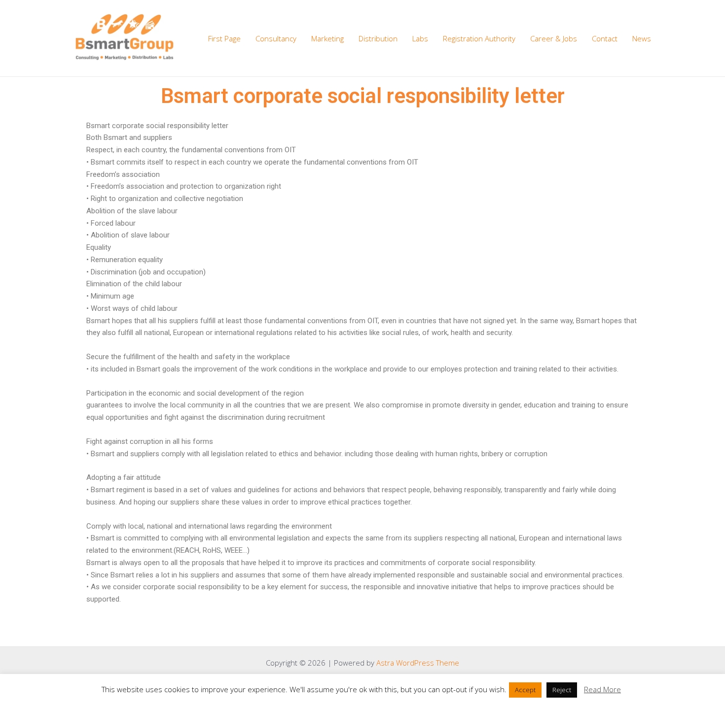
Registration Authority (479, 38)
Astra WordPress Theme (417, 663)
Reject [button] (561, 689)
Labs (420, 38)
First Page (224, 38)
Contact (604, 38)
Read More (602, 689)
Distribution (378, 38)
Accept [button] (525, 689)
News (641, 38)
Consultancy (275, 38)
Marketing (327, 38)
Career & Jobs (553, 38)
